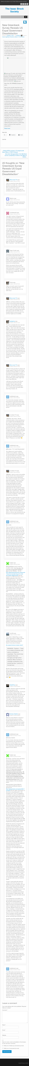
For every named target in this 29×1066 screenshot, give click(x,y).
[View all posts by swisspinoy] (21, 35)
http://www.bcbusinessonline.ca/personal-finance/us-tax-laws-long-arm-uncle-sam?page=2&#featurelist (15, 574)
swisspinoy (18, 35)
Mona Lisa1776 (13, 179)
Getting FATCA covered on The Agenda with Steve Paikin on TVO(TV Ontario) (13, 151)
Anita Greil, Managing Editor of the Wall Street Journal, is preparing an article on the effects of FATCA (16, 155)
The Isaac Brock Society (14, 10)
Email (4, 1030)
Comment (5, 1010)
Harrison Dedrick (14, 714)
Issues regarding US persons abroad (10, 37)
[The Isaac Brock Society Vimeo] (25, 4)
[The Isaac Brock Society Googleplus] (21, 4)
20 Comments (21, 37)
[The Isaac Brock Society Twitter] (27, 4)
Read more (7, 128)
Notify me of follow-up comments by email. (14, 1045)
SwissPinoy (12, 685)
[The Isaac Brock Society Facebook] (23, 4)
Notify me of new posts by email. (11, 1048)
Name (4, 1025)
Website (4, 1035)
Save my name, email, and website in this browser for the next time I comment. (14, 1042)
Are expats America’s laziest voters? (14, 645)
